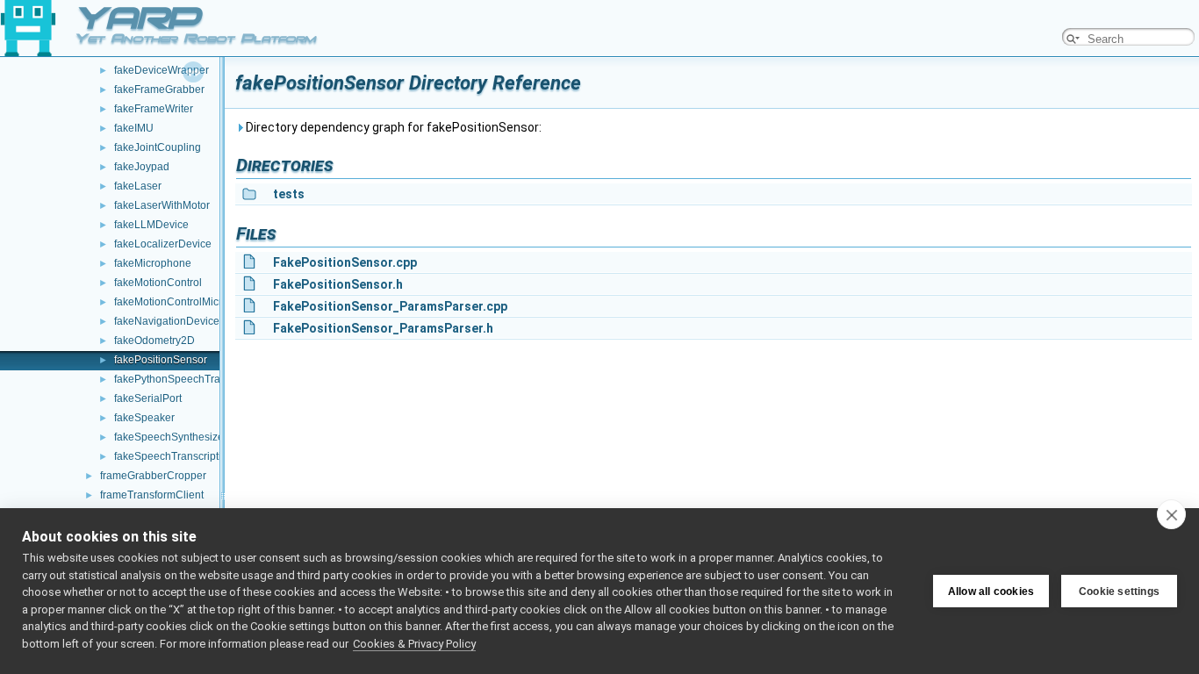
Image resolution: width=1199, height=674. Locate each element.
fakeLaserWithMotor (162, 205)
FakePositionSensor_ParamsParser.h (383, 328)
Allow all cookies (991, 591)
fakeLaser (138, 186)
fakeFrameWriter (153, 109)
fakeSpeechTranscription (173, 456)
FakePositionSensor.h (338, 284)
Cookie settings (1119, 591)
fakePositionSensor (160, 360)
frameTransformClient (152, 495)
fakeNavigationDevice (166, 321)
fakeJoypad (141, 167)
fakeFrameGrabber (159, 89)
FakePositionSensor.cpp (345, 262)
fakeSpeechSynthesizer (170, 437)
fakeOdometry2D (154, 340)
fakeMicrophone (152, 263)
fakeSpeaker (144, 418)
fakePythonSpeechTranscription (190, 379)
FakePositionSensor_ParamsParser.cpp (390, 306)
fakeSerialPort (148, 398)
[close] (1171, 514)
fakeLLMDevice (151, 225)
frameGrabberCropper (153, 476)
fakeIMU (134, 128)
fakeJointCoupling (157, 147)
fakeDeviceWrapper (161, 70)
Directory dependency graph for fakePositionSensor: (392, 127)
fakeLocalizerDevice (163, 244)
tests (289, 194)
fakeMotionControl (158, 282)
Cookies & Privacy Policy (414, 643)
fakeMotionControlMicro (171, 302)
